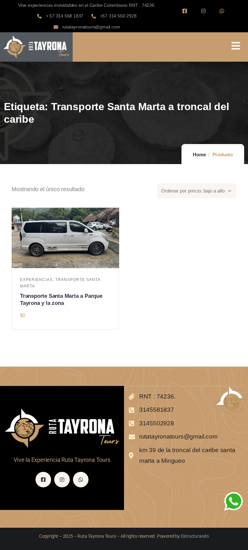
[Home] (36, 47)
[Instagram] (203, 11)
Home (199, 154)
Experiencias (36, 279)
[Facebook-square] (184, 11)
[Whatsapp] (222, 11)
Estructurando (195, 536)
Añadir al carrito (68, 261)
